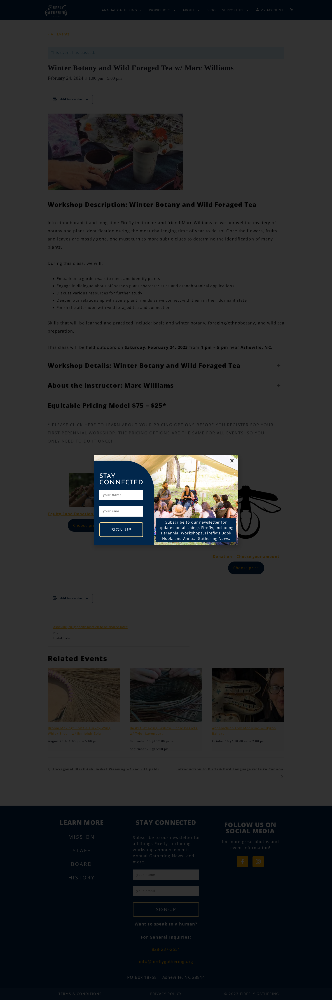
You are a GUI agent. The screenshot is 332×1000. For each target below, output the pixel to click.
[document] (166, 500)
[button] (232, 461)
